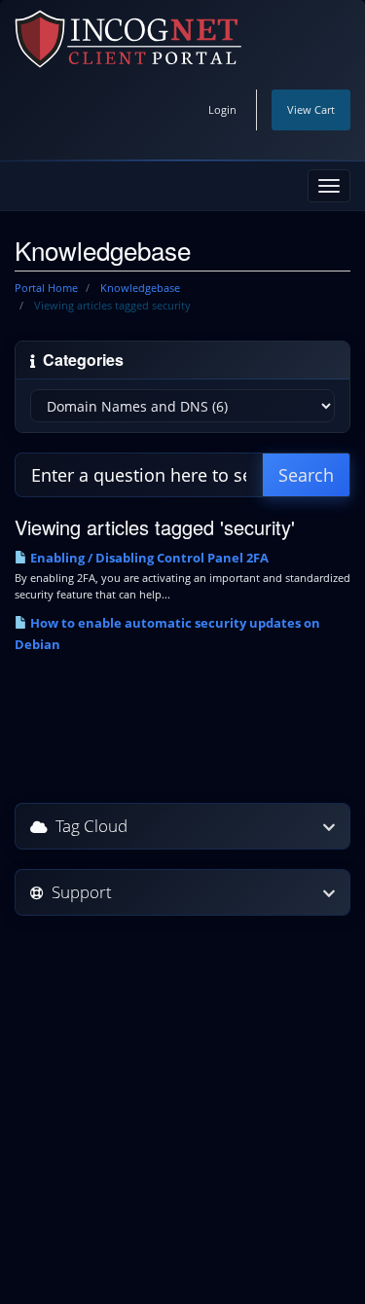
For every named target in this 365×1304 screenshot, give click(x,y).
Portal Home (46, 287)
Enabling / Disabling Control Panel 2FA (148, 557)
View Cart (311, 109)
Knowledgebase (140, 287)
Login (222, 109)
